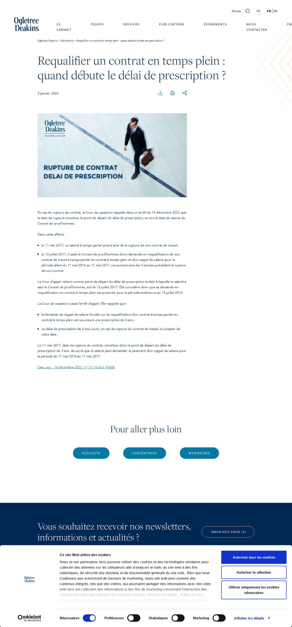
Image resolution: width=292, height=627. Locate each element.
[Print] (172, 93)
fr (269, 11)
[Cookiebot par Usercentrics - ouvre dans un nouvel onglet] (30, 618)
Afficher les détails (249, 618)
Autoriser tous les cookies (254, 557)
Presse (236, 11)
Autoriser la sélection (254, 572)
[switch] (133, 618)
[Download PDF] (161, 93)
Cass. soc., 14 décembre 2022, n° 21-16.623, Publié (76, 367)
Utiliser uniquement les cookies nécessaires (254, 590)
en (275, 11)
